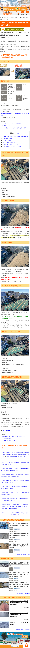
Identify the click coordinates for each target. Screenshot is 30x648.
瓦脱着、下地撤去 (6, 140)
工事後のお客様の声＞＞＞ (8, 438)
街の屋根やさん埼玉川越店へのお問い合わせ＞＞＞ (13, 436)
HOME (2, 17)
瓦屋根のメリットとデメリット (10, 144)
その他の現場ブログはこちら (23, 629)
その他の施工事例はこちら (23, 554)
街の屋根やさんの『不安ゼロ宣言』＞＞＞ (11, 440)
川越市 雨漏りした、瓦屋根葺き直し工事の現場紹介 (15, 136)
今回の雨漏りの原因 (7, 138)
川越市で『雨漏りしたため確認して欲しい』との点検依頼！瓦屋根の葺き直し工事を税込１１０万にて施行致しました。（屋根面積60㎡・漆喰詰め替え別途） (15, 506)
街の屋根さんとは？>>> (7, 125)
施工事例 (7, 17)
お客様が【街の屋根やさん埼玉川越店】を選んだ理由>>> (15, 128)
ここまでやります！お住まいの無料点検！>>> (12, 123)
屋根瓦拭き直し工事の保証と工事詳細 (11, 146)
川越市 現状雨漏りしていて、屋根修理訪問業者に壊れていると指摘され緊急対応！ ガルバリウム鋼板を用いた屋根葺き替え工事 (15, 454)
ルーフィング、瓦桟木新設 (9, 142)
